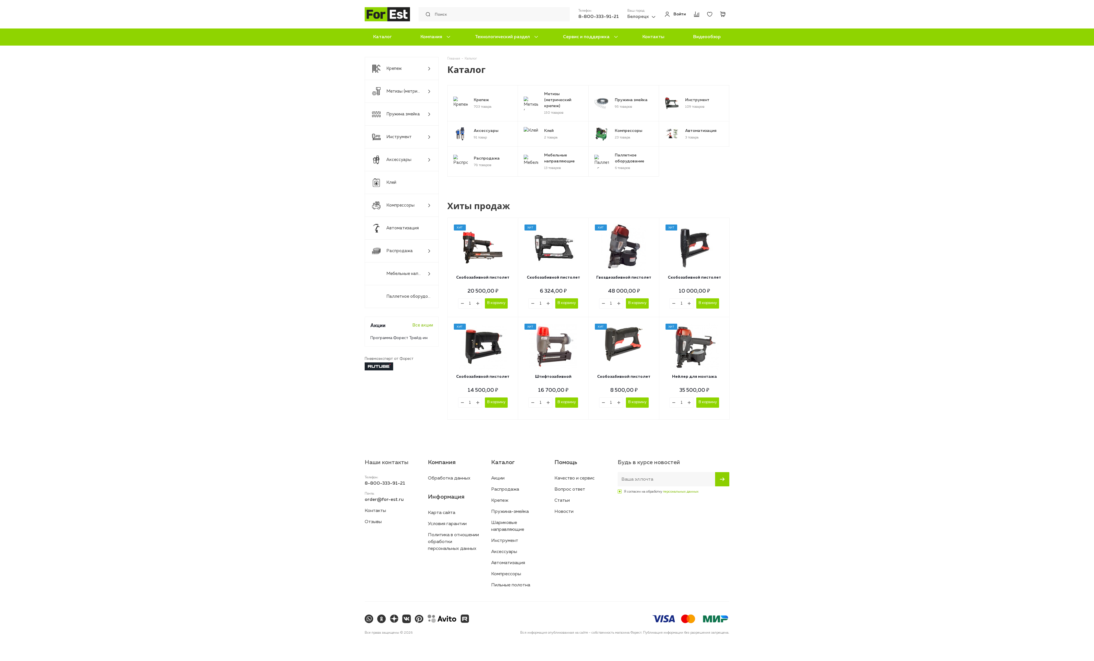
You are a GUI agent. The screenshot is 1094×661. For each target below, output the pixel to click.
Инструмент (504, 540)
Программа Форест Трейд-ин (399, 338)
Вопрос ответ (569, 489)
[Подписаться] (722, 479)
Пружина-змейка (510, 511)
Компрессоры (506, 574)
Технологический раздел (502, 37)
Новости (563, 511)
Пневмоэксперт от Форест (389, 359)
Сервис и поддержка (586, 37)
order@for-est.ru (384, 499)
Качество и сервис (574, 478)
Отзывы (373, 522)
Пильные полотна (510, 585)
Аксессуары (504, 552)
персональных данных (681, 491)
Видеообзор (707, 37)
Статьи (562, 500)
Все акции (422, 325)
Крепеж (499, 500)
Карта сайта (441, 513)
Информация (446, 497)
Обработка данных (449, 478)
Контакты (653, 37)
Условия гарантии (447, 524)
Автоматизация (508, 563)
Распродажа (505, 489)
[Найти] (426, 14)
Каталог (382, 37)
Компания (431, 37)
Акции (498, 478)
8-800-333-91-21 (598, 17)
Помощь (565, 462)
